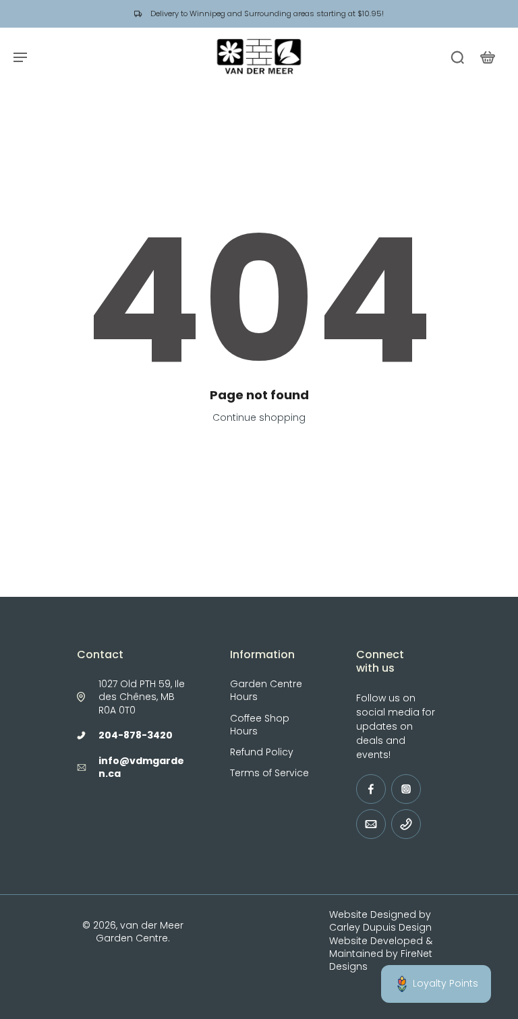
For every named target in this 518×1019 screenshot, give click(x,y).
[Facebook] (371, 789)
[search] (457, 56)
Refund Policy (261, 752)
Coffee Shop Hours (259, 725)
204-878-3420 (135, 735)
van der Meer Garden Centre (139, 932)
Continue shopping (259, 417)
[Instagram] (406, 789)
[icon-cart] (487, 56)
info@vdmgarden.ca (141, 767)
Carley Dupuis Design (380, 927)
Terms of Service (269, 773)
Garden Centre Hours (266, 690)
